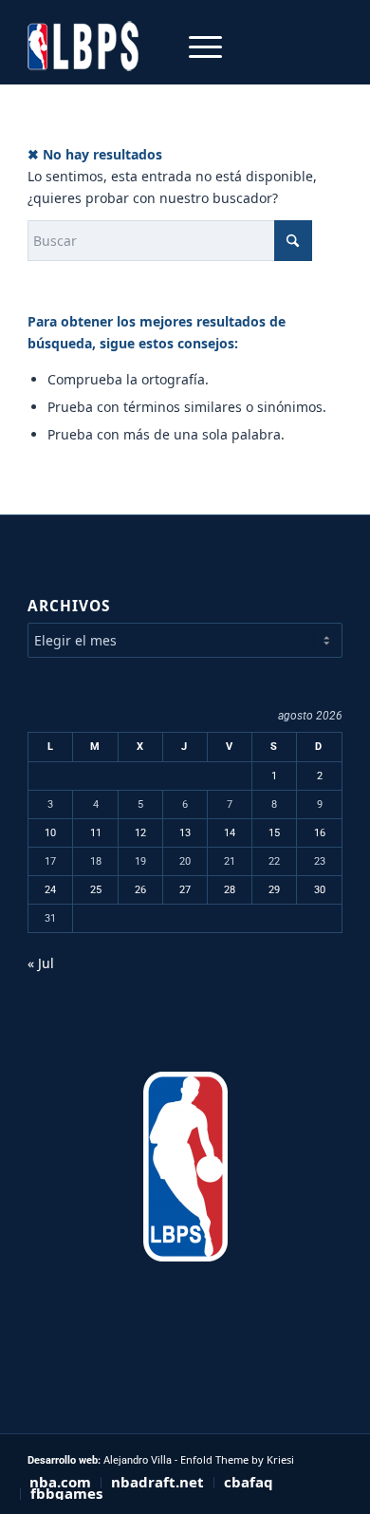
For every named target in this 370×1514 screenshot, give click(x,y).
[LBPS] (153, 46)
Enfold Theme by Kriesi (237, 1459)
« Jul (41, 963)
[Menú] (196, 46)
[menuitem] (196, 46)
